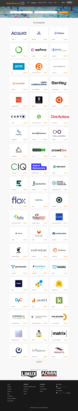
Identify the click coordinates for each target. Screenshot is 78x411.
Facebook (60, 390)
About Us (9, 389)
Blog (8, 393)
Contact (9, 386)
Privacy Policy (10, 400)
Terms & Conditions (11, 398)
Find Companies (63, 12)
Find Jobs (42, 386)
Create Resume (43, 389)
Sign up (69, 2)
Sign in (63, 2)
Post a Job (26, 389)
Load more (39, 361)
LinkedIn (60, 384)
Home (8, 384)
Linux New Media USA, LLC (43, 407)
